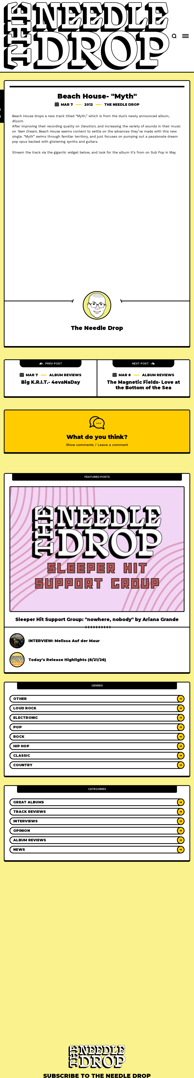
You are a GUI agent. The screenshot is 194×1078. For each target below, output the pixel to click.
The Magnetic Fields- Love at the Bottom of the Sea (143, 384)
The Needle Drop (121, 105)
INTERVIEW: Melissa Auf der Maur (64, 640)
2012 (88, 105)
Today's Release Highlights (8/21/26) (67, 659)
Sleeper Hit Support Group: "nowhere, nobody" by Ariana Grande (97, 619)
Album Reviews (65, 375)
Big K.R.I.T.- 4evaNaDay (50, 382)
